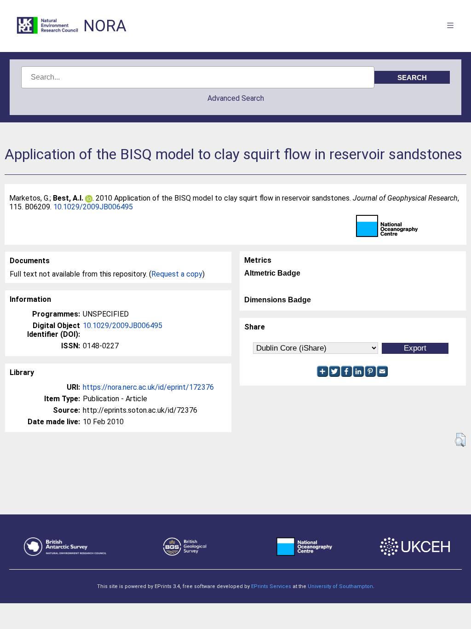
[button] (460, 440)
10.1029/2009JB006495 (93, 206)
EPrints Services (271, 586)
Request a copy (176, 274)
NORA (104, 26)
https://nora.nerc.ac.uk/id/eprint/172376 (148, 387)
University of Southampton (340, 586)
